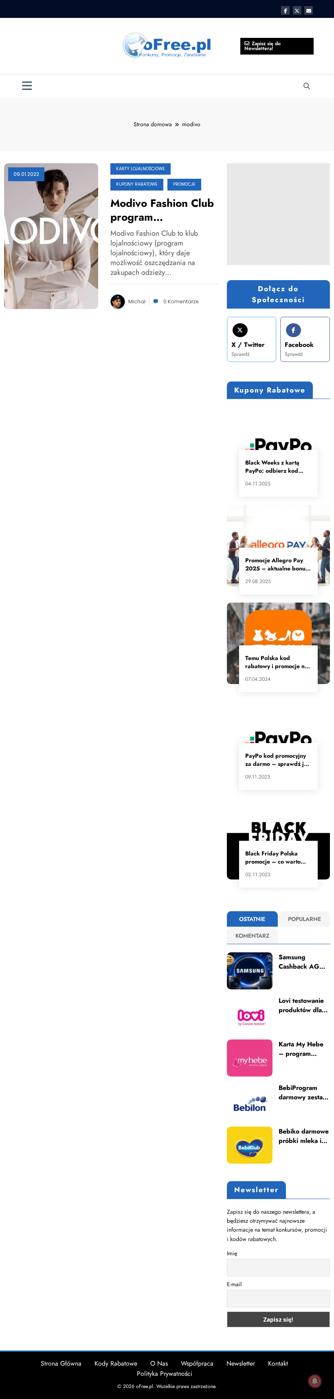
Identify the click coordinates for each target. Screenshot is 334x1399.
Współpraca (197, 1363)
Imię (232, 1253)
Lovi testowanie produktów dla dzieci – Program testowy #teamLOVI (303, 1005)
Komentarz (252, 936)
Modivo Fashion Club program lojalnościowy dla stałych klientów (162, 210)
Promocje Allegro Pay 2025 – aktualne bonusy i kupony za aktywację (278, 564)
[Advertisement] (278, 214)
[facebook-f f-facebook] (285, 10)
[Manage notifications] (314, 1381)
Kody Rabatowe (115, 1363)
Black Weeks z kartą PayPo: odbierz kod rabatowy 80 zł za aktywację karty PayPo (275, 466)
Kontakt (278, 1363)
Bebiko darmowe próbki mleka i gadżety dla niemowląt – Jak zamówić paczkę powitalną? (304, 1136)
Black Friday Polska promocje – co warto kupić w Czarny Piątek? (276, 857)
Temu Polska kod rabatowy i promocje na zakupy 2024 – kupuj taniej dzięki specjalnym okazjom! (277, 662)
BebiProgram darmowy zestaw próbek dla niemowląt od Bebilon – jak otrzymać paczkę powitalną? (303, 1092)
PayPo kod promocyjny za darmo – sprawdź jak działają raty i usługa (277, 760)
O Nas (159, 1363)
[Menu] (27, 86)
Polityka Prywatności (164, 1373)
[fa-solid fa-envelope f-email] (308, 10)
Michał (136, 301)
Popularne (304, 919)
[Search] (307, 86)
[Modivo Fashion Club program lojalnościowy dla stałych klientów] (51, 235)
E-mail (234, 1284)
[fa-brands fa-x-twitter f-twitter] (297, 10)
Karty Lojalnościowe (140, 169)
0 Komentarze (181, 301)
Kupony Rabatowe (137, 184)
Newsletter (240, 1363)
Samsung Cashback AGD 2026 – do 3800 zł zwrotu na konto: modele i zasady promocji (302, 961)
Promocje (184, 184)
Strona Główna (61, 1363)
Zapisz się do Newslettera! (262, 46)
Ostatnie (252, 919)
